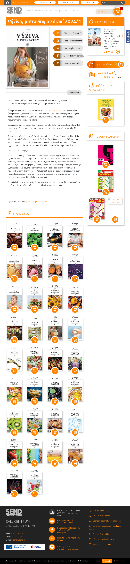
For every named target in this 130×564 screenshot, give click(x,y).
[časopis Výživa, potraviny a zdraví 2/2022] (14, 421)
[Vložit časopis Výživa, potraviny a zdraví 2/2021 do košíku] (14, 463)
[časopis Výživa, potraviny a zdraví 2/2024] (34, 329)
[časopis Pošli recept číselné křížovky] (105, 181)
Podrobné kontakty (101, 534)
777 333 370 (105, 76)
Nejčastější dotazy (100, 510)
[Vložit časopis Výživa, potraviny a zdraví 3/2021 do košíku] (75, 432)
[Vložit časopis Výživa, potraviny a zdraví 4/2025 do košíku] (34, 279)
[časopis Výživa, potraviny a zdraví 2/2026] (34, 236)
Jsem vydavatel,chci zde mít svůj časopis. (68, 547)
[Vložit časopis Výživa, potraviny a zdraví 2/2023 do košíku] (75, 371)
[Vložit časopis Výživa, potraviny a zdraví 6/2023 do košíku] (75, 340)
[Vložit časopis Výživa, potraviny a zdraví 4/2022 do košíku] (75, 401)
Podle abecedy (67, 2)
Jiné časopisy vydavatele (101, 88)
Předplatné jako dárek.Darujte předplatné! (66, 521)
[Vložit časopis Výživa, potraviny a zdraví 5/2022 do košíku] (55, 401)
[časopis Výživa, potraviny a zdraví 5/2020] (75, 452)
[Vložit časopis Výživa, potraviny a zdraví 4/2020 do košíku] (14, 494)
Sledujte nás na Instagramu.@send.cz (68, 539)
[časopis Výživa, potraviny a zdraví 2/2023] (75, 360)
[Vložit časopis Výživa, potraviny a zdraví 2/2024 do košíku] (34, 340)
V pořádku (107, 561)
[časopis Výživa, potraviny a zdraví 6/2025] (75, 236)
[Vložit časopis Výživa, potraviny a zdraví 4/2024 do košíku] (75, 310)
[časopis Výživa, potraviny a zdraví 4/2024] (75, 298)
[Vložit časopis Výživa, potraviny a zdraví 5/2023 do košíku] (14, 371)
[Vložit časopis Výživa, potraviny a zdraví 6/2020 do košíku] (55, 463)
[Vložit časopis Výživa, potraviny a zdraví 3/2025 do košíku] (55, 279)
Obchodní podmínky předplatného (107, 520)
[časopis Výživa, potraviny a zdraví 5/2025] (14, 267)
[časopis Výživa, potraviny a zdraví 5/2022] (54, 390)
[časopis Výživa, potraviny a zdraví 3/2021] (75, 421)
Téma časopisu (44, 2)
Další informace (120, 560)
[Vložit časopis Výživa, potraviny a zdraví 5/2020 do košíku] (75, 463)
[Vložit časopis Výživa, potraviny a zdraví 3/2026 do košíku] (14, 248)
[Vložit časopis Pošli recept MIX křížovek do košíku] (96, 219)
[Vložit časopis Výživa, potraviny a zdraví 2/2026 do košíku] (34, 248)
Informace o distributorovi (104, 539)
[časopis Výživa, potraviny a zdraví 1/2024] (54, 328)
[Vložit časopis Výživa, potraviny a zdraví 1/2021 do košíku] (34, 463)
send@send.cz (19, 539)
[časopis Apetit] (115, 200)
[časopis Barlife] (105, 154)
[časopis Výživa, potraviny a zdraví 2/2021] (14, 452)
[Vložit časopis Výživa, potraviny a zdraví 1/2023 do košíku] (14, 401)
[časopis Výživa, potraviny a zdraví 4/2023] (34, 359)
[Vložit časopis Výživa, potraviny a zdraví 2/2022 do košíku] (14, 432)
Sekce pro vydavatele (102, 544)
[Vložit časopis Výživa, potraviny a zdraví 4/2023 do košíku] (34, 371)
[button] (68, 33)
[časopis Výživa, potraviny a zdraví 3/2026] (14, 236)
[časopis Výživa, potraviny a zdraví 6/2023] (75, 328)
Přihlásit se (101, 11)
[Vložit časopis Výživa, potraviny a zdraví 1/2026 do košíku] (55, 248)
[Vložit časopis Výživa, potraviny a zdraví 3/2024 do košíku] (14, 340)
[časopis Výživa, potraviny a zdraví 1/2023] (14, 390)
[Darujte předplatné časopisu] (105, 64)
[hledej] (122, 3)
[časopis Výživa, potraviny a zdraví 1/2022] (34, 421)
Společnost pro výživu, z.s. (36, 201)
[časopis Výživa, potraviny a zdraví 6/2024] (34, 298)
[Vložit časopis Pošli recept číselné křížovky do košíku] (105, 192)
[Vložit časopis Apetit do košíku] (115, 219)
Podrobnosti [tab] (74, 92)
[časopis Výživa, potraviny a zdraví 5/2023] (14, 359)
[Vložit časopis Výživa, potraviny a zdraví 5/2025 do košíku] (14, 279)
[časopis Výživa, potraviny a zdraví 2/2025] (75, 267)
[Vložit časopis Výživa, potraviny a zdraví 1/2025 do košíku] (14, 310)
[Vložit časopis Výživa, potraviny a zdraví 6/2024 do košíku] (34, 310)
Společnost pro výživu (53, 110)
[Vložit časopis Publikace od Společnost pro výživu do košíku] (105, 120)
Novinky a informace (101, 515)
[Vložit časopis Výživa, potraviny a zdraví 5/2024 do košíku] (55, 310)
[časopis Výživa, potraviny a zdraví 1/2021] (34, 451)
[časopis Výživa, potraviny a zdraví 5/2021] (54, 421)
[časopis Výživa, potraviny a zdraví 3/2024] (14, 328)
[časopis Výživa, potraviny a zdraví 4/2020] (14, 482)
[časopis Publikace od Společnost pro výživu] (105, 108)
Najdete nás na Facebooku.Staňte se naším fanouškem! (68, 530)
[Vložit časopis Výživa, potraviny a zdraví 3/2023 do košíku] (55, 371)
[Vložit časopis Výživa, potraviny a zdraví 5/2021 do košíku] (55, 432)
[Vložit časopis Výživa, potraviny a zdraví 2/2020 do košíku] (34, 494)
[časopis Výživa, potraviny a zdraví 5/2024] (54, 298)
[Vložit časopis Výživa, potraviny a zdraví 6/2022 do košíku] (34, 401)
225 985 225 (105, 73)
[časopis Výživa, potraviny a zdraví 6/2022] (34, 390)
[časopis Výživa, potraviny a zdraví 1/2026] (54, 236)
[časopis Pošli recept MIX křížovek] (96, 208)
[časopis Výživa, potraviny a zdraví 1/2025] (14, 298)
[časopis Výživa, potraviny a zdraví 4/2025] (34, 267)
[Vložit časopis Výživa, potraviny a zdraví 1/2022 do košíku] (34, 432)
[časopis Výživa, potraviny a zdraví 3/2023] (54, 359)
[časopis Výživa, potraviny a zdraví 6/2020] (54, 452)
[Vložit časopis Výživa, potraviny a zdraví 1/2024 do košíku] (55, 340)
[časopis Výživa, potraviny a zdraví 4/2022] (75, 390)
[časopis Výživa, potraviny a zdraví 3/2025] (54, 267)
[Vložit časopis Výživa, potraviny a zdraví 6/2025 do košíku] (75, 248)
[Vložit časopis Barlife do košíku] (105, 165)
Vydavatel (89, 2)
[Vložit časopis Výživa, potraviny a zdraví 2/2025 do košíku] (75, 279)
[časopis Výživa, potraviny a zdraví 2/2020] (34, 482)
